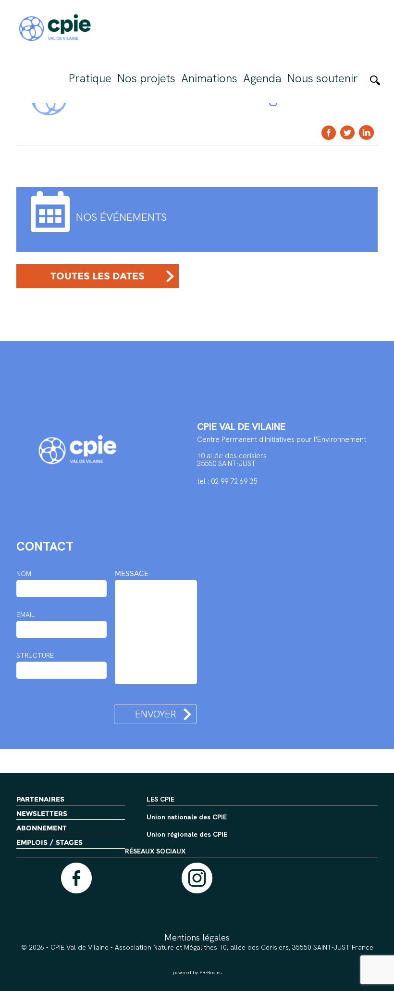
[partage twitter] (347, 132)
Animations (209, 78)
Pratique (90, 78)
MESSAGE (131, 573)
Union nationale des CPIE (187, 817)
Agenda (262, 78)
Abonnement (41, 828)
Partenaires (40, 799)
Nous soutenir (322, 78)
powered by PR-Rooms (197, 972)
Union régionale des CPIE (187, 835)
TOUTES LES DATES (97, 276)
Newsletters (41, 813)
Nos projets (146, 78)
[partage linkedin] (366, 132)
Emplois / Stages (49, 842)
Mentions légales (197, 937)
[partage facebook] (328, 132)
